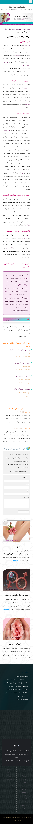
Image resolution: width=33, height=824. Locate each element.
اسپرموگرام (19, 49)
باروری (28, 235)
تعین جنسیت (24, 779)
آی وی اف (27, 104)
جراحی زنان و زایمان (9, 779)
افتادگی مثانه (24, 805)
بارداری (24, 772)
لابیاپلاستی (16, 546)
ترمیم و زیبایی (9, 785)
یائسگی (24, 789)
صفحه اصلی (26, 29)
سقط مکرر (24, 278)
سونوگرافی (9, 775)
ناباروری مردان (26, 45)
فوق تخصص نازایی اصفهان (21, 285)
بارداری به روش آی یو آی (23, 376)
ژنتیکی (21, 173)
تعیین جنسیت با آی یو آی (22, 363)
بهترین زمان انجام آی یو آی (22, 389)
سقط (24, 785)
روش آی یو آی (26, 225)
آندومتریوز (24, 782)
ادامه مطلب (15, 561)
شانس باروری (7, 130)
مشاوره (12, 295)
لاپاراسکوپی (24, 795)
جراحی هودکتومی (16, 643)
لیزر (9, 782)
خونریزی (24, 792)
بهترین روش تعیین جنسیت (16, 594)
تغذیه (23, 808)
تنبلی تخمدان (24, 798)
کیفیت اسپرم (8, 248)
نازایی (24, 769)
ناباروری (25, 88)
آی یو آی (7, 29)
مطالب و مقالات (16, 29)
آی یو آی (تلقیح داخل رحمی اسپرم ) (19, 350)
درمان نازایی (9, 772)
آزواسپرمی (17, 55)
